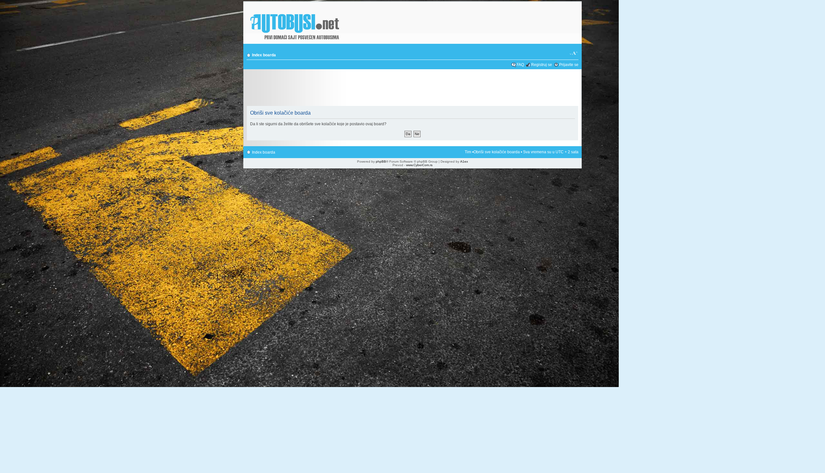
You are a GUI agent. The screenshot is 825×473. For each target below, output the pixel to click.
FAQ (520, 64)
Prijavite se (568, 64)
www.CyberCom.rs (419, 165)
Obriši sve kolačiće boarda (496, 152)
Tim (468, 152)
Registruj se (541, 64)
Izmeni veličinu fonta (573, 53)
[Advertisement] (412, 88)
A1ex (464, 161)
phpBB (381, 161)
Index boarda (264, 55)
